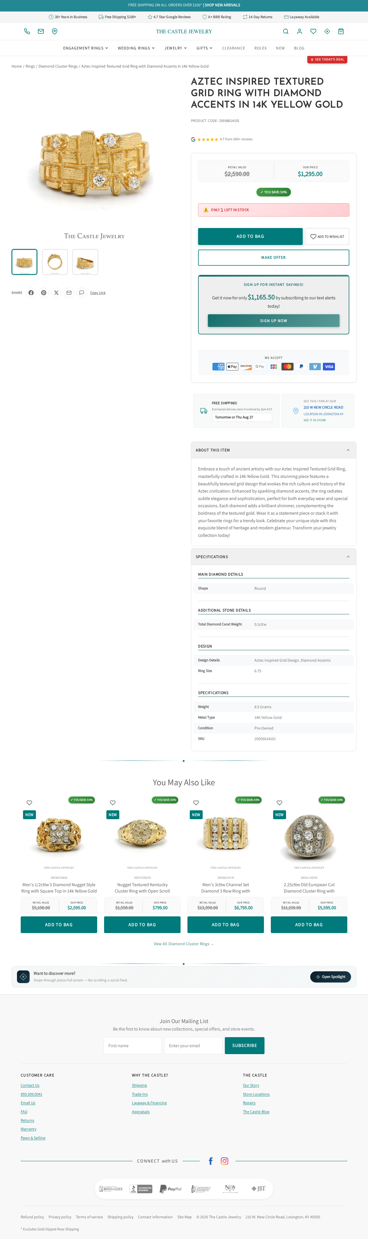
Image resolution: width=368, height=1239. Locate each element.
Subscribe (184, 638)
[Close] (245, 578)
